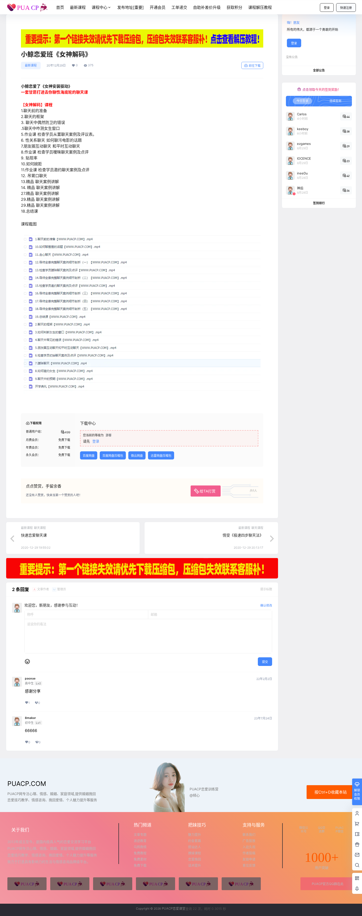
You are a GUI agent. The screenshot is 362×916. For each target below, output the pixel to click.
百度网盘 (89, 456)
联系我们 (249, 834)
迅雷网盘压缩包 (161, 456)
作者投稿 (249, 853)
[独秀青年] (112, 883)
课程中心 (99, 7)
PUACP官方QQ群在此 (328, 884)
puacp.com (26, 783)
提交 (265, 662)
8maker (30, 717)
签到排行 (319, 203)
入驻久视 (249, 847)
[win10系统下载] (69, 883)
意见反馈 (249, 865)
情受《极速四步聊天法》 (243, 535)
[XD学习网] (198, 883)
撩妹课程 (194, 853)
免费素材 (140, 859)
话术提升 (194, 865)
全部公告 (319, 70)
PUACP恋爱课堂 (173, 908)
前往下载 (255, 66)
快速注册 (346, 8)
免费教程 (140, 853)
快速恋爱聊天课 (34, 535)
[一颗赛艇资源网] (241, 883)
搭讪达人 (194, 847)
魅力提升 (194, 834)
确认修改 (266, 605)
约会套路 (194, 841)
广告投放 (249, 841)
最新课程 (31, 65)
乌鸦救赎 (140, 847)
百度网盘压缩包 (112, 456)
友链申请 (249, 859)
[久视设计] (155, 883)
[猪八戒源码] (27, 883)
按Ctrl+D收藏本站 (330, 792)
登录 (327, 8)
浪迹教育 (140, 841)
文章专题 (140, 834)
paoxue (30, 678)
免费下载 (140, 865)
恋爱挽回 (194, 859)
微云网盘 (137, 456)
